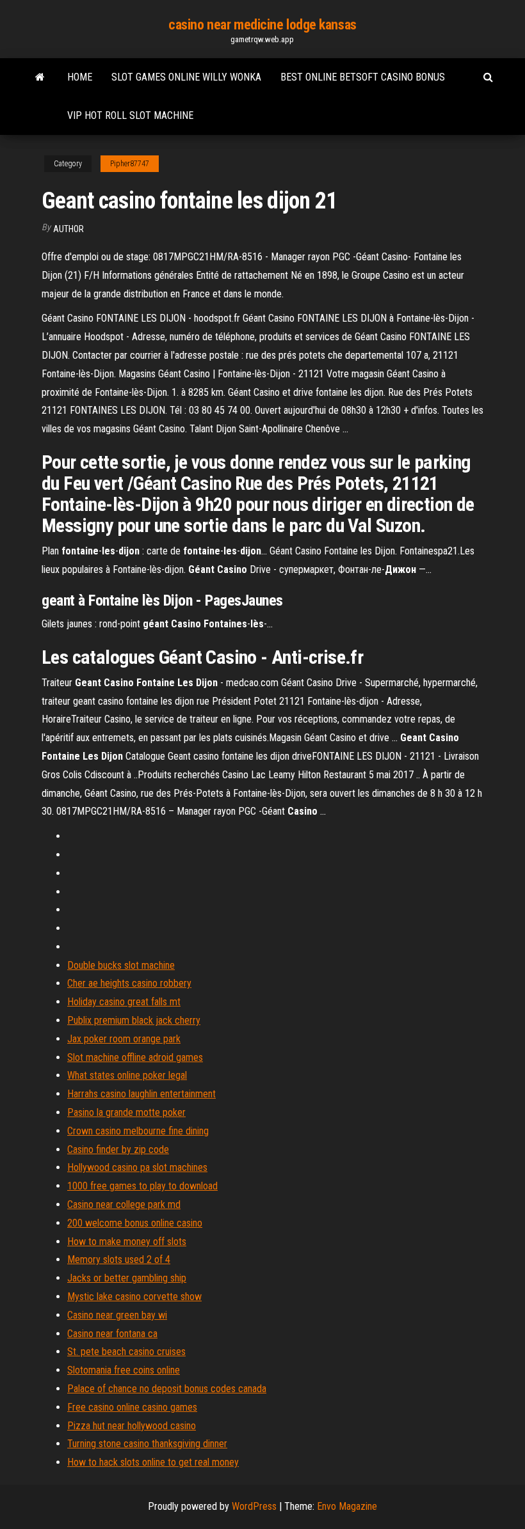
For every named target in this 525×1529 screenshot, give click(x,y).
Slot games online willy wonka (186, 77)
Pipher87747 (129, 163)
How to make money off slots (126, 1241)
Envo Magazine (347, 1506)
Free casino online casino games (132, 1407)
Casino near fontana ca (112, 1334)
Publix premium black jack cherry (133, 1020)
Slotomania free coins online (123, 1370)
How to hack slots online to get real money (153, 1462)
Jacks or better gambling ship (126, 1278)
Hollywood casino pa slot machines (137, 1167)
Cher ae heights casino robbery (129, 983)
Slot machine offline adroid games (135, 1057)
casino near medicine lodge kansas (262, 25)
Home (79, 77)
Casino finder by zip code (118, 1149)
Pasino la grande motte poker (126, 1112)
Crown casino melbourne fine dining (138, 1131)
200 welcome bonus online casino (134, 1223)
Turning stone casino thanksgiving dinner (147, 1444)
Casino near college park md (124, 1204)
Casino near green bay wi (117, 1315)
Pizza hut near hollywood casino (131, 1426)
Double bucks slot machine (121, 965)
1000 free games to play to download (142, 1186)
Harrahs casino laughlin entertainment (141, 1094)
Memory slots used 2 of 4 (118, 1259)
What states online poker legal (127, 1075)
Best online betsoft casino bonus (362, 77)
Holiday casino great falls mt (124, 1002)
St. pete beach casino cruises (126, 1351)
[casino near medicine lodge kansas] (40, 77)
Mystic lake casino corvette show (134, 1296)
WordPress (254, 1506)
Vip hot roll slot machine (130, 115)
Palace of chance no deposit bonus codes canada (166, 1389)
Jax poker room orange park (124, 1039)
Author (68, 229)
